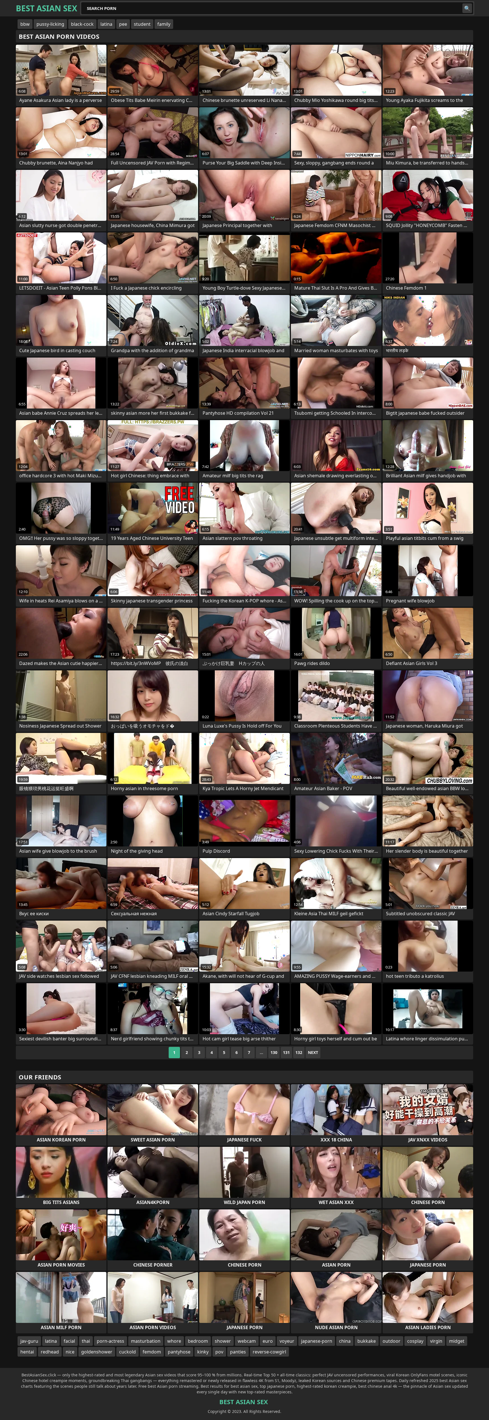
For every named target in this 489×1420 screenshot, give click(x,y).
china (345, 1341)
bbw (25, 24)
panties (238, 1352)
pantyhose (179, 1352)
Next (313, 1052)
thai (86, 1341)
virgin (436, 1341)
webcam (247, 1341)
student (142, 24)
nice (70, 1352)
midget (456, 1341)
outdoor (391, 1341)
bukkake (366, 1341)
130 (274, 1052)
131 (286, 1052)
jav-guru (29, 1341)
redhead (50, 1352)
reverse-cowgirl (269, 1352)
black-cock (82, 24)
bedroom (198, 1341)
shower (223, 1341)
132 (298, 1052)
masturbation (145, 1341)
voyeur (287, 1341)
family (163, 24)
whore (174, 1341)
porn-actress (110, 1341)
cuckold (127, 1352)
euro (268, 1341)
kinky (203, 1352)
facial (69, 1341)
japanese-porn (316, 1341)
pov (219, 1352)
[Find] (467, 8)
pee (123, 24)
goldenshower (96, 1352)
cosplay (415, 1341)
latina (106, 24)
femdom (152, 1352)
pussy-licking (50, 24)
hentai (27, 1352)
